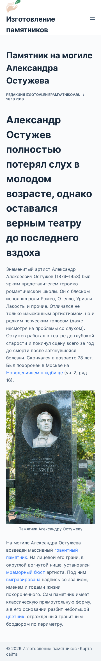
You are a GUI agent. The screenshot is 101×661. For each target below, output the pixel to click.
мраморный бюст (25, 572)
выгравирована (23, 579)
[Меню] (92, 17)
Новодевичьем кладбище (34, 372)
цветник (15, 616)
